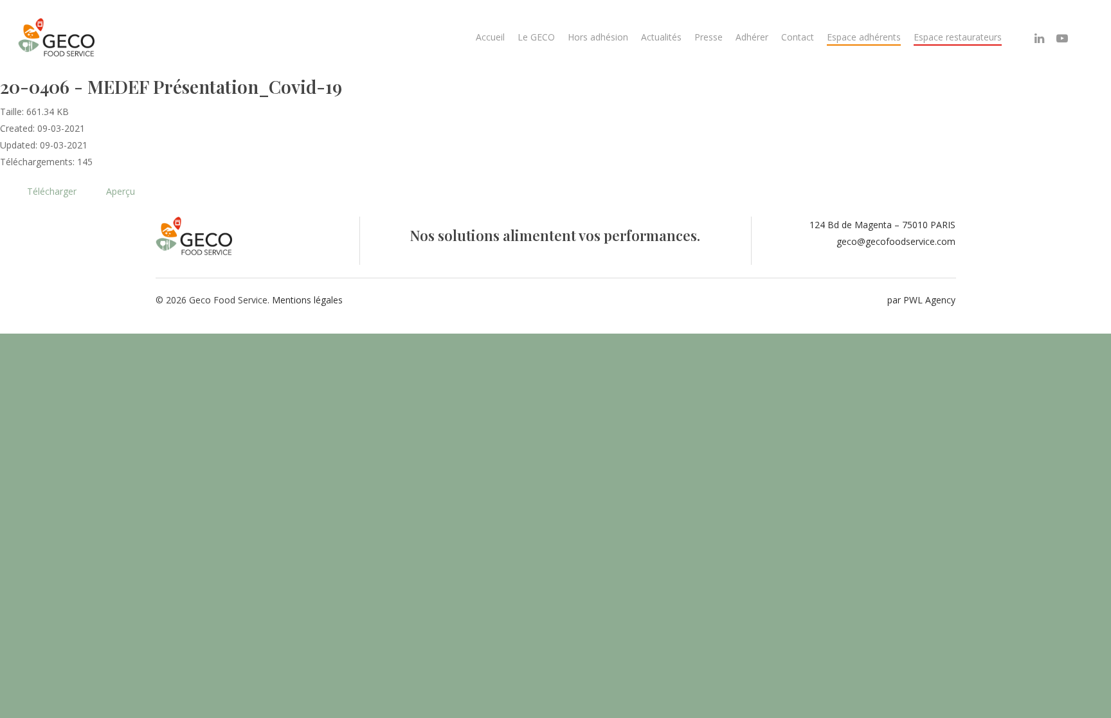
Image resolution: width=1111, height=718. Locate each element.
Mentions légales (307, 300)
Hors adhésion (598, 37)
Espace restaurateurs (958, 37)
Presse (708, 37)
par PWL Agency (921, 300)
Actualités (661, 37)
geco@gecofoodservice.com (895, 241)
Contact (797, 37)
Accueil (490, 37)
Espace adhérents (864, 37)
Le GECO (536, 37)
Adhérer (752, 37)
